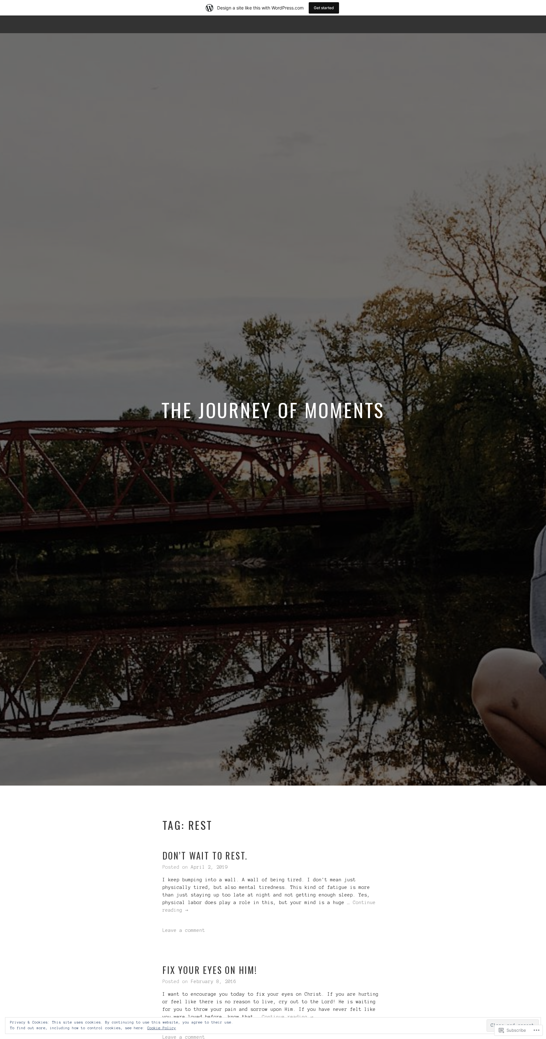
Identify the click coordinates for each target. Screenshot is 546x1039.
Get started (324, 7)
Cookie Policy (161, 1028)
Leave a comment (183, 930)
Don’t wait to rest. (205, 855)
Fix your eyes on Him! (209, 969)
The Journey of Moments (273, 409)
